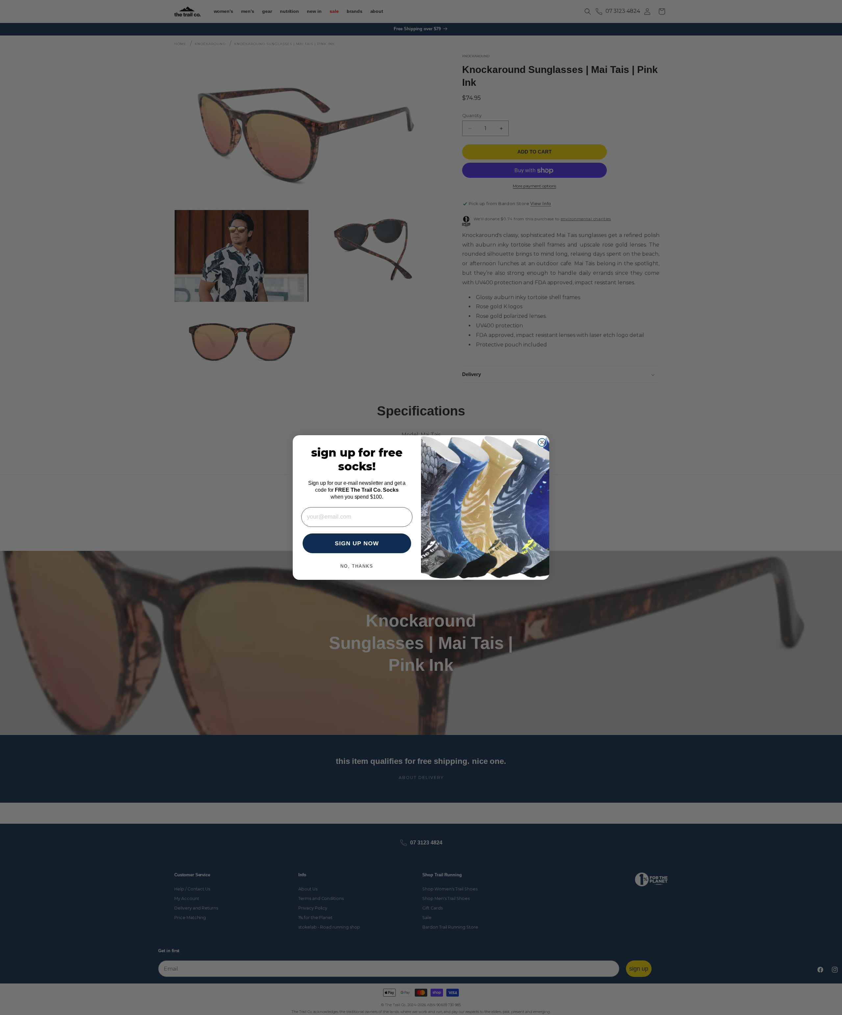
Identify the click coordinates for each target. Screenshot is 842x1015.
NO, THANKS (356, 566)
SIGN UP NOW (357, 543)
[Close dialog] (542, 442)
